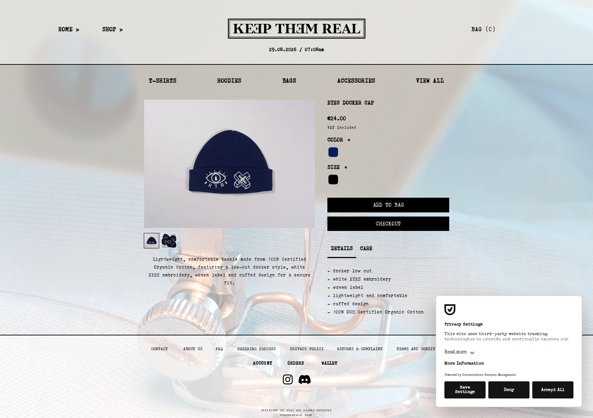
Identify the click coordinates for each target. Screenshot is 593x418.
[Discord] (304, 379)
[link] (520, 29)
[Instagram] (287, 379)
